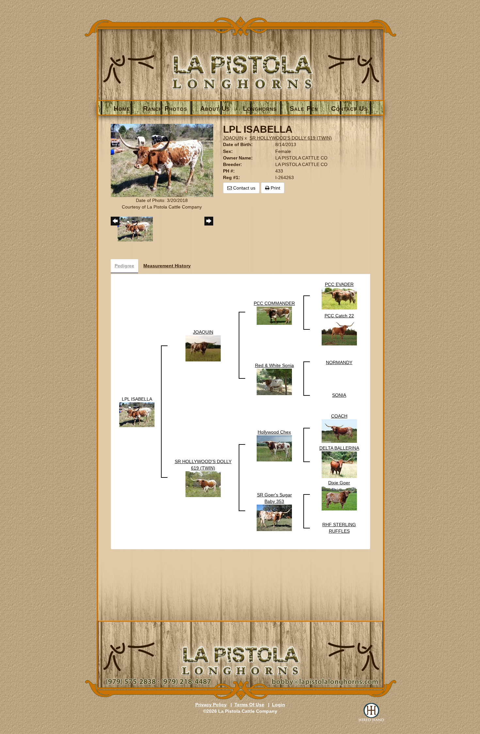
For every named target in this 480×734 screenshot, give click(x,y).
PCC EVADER (339, 284)
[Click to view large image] (162, 159)
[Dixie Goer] (339, 497)
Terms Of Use (249, 704)
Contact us (243, 188)
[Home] (240, 61)
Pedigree (124, 265)
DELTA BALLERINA (339, 448)
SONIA (339, 395)
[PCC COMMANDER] (274, 315)
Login (278, 704)
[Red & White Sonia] (274, 381)
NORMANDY (339, 362)
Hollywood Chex (274, 432)
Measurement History (167, 265)
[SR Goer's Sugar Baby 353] (274, 517)
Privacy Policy (211, 704)
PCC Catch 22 (339, 315)
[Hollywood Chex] (274, 447)
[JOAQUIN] (203, 348)
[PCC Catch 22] (339, 331)
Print (274, 188)
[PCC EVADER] (339, 298)
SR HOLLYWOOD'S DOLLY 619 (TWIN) (290, 138)
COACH (339, 416)
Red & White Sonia (274, 365)
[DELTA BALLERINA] (339, 464)
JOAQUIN (233, 138)
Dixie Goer (339, 482)
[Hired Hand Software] (371, 713)
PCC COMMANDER (274, 303)
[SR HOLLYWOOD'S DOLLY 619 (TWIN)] (203, 483)
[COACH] (339, 430)
